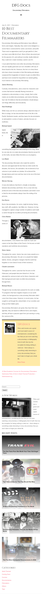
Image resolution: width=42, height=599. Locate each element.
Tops (3, 589)
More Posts (21, 362)
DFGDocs (24, 324)
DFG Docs (21, 5)
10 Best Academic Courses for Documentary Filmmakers (19, 371)
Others (4, 586)
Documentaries (6, 580)
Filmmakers (15, 25)
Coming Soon (6, 574)
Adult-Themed (6, 571)
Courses (4, 577)
